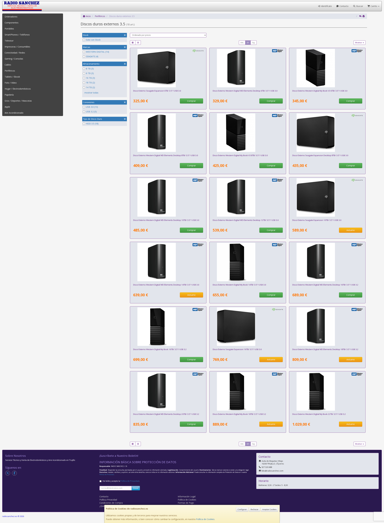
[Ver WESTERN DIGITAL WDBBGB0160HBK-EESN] (168, 326)
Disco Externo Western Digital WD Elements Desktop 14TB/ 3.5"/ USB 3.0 (166, 284)
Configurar (242, 509)
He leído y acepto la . (121, 481)
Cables (8, 64)
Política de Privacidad (106, 474)
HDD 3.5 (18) (92, 123)
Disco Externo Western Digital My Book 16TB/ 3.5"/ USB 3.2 (160, 349)
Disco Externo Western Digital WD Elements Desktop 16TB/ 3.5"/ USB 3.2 (325, 284)
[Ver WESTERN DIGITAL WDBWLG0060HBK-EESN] (247, 68)
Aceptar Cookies (269, 509)
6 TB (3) (90, 73)
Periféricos (10, 70)
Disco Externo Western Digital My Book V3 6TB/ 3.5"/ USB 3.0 (319, 90)
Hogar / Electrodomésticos (18, 88)
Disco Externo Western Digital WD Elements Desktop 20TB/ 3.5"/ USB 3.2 (166, 414)
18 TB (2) (90, 82)
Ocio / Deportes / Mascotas (18, 100)
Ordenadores (11, 16)
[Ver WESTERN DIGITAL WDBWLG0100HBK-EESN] (168, 197)
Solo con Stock (93, 39)
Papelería (9, 94)
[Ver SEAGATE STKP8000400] (327, 132)
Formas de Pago (186, 502)
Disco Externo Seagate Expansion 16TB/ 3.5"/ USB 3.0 (237, 349)
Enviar (135, 488)
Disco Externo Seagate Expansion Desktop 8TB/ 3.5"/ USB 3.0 (320, 155)
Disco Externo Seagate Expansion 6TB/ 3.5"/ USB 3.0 (157, 90)
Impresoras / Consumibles (17, 46)
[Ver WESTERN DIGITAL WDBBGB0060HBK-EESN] (327, 68)
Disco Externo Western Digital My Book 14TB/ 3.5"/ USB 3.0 (239, 284)
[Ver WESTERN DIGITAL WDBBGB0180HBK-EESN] (247, 391)
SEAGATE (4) (92, 56)
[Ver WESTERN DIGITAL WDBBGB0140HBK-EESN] (247, 262)
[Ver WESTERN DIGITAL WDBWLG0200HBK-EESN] (168, 391)
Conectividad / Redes (15, 52)
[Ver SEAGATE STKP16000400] (247, 326)
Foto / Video (11, 82)
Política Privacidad (108, 499)
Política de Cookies (205, 519)
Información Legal (186, 496)
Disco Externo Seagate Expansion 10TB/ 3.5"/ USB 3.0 (316, 220)
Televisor (9, 40)
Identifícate (326, 6)
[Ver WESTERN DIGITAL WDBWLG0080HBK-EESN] (168, 132)
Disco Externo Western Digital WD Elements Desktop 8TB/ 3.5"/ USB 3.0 (165, 155)
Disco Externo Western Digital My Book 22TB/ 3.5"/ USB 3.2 (319, 414)
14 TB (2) (90, 87)
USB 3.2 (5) (91, 111)
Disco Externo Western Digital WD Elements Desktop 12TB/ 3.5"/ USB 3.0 (246, 220)
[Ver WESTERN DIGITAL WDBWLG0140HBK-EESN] (168, 262)
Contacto (343, 6)
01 (248, 42)
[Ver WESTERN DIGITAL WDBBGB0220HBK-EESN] (327, 391)
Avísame (350, 230)
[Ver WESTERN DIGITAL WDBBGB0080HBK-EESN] (247, 132)
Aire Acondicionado (14, 112)
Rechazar (254, 509)
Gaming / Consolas (14, 58)
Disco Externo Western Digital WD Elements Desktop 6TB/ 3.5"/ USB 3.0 (245, 90)
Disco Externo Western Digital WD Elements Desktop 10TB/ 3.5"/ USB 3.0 (166, 220)
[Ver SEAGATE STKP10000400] (327, 197)
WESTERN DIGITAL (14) (97, 51)
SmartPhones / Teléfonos (17, 34)
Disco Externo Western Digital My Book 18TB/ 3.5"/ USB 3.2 (239, 414)
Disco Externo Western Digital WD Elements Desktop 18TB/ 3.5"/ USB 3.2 (325, 349)
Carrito (374, 6)
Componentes (11, 22)
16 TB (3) (90, 77)
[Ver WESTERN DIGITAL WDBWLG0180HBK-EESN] (327, 326)
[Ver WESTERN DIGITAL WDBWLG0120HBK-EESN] (247, 197)
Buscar (359, 6)
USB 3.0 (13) (92, 106)
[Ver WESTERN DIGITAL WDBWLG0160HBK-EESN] (327, 262)
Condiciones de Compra (111, 502)
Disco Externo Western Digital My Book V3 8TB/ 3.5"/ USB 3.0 (240, 155)
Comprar (191, 100)
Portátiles (9, 28)
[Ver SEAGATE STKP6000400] (168, 68)
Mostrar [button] (358, 42)
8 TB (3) (90, 68)
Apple (7, 106)
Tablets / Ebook (12, 76)
